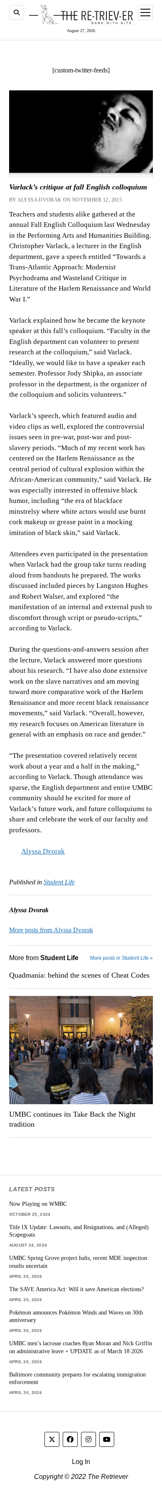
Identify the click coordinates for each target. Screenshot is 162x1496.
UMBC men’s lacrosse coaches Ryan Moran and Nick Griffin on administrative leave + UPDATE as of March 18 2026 (80, 1347)
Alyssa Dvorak (43, 851)
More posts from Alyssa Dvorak (51, 929)
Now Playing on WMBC (38, 1203)
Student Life (59, 882)
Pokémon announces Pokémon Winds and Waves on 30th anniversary (76, 1316)
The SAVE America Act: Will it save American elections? (76, 1289)
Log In (81, 1461)
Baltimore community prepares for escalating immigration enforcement (77, 1378)
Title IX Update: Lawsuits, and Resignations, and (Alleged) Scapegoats (79, 1231)
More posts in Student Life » (121, 958)
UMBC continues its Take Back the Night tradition (72, 1119)
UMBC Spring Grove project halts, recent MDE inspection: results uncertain (79, 1262)
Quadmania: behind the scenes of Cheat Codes (79, 975)
